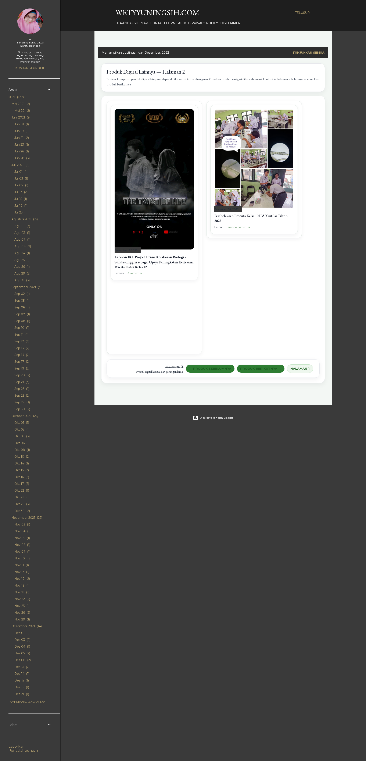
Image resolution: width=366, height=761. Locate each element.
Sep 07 (21, 314)
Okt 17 (21, 484)
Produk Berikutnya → (260, 369)
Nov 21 (21, 592)
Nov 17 (21, 579)
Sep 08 (21, 321)
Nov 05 (21, 538)
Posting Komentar (238, 227)
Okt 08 (21, 450)
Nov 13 (21, 572)
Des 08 (22, 660)
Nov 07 (21, 551)
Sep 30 (21, 409)
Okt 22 (21, 490)
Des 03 (21, 640)
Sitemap (141, 23)
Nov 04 (21, 531)
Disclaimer (230, 23)
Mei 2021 (20, 104)
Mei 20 (21, 111)
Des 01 (21, 633)
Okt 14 (21, 463)
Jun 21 (21, 138)
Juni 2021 (20, 117)
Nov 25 (21, 606)
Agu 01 (21, 226)
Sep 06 (21, 307)
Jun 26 (21, 151)
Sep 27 (21, 402)
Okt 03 (21, 429)
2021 (15, 97)
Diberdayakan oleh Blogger (216, 417)
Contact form (163, 23)
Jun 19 (21, 131)
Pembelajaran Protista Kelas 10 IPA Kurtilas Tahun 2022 (251, 218)
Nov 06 (21, 545)
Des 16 (21, 687)
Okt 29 (21, 504)
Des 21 (21, 694)
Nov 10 (21, 558)
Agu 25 (21, 260)
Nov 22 (21, 599)
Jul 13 (20, 192)
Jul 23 (20, 212)
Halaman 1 (300, 369)
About (183, 23)
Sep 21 (21, 382)
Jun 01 (21, 124)
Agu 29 (21, 273)
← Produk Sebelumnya (210, 369)
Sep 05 (21, 300)
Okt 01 (21, 423)
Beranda (123, 23)
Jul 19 (20, 206)
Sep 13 (21, 348)
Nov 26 (21, 613)
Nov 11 (21, 565)
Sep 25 (21, 395)
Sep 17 (21, 362)
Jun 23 (21, 144)
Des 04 (21, 646)
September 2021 (26, 287)
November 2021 (26, 518)
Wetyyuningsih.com (157, 13)
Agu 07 (21, 239)
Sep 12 (21, 341)
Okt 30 (21, 511)
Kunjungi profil (30, 68)
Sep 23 (21, 389)
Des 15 (21, 680)
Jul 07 (20, 185)
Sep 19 (21, 368)
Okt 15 (21, 470)
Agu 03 (21, 233)
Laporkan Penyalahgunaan (23, 748)
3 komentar (135, 273)
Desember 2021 (26, 626)
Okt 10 (21, 457)
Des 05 (21, 653)
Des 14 (21, 674)
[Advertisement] (154, 320)
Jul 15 (20, 199)
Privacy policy (204, 23)
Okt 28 (21, 497)
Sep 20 (21, 375)
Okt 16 (21, 477)
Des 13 (21, 667)
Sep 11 (21, 334)
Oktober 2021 (24, 416)
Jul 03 (20, 178)
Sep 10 (21, 328)
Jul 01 (20, 172)
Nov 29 (21, 619)
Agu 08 (22, 246)
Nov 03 (21, 524)
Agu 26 (21, 267)
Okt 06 (21, 443)
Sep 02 (21, 294)
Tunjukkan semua (308, 52)
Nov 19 (21, 585)
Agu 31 (21, 280)
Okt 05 (21, 436)
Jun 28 (21, 158)
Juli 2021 (20, 165)
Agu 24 (21, 253)
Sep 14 (21, 355)
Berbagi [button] (119, 273)
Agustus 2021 (24, 219)
